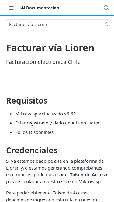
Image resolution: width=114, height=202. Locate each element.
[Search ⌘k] (106, 7)
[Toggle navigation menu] (11, 7)
